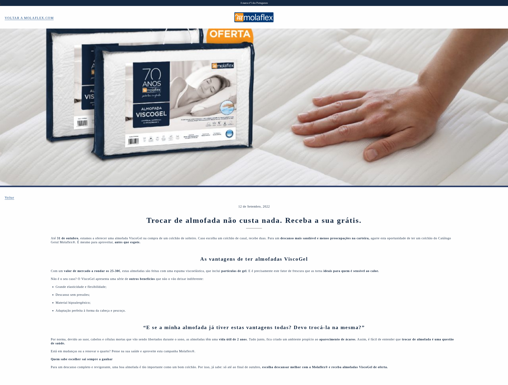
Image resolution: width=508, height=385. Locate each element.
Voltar (9, 197)
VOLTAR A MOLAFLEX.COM (29, 18)
